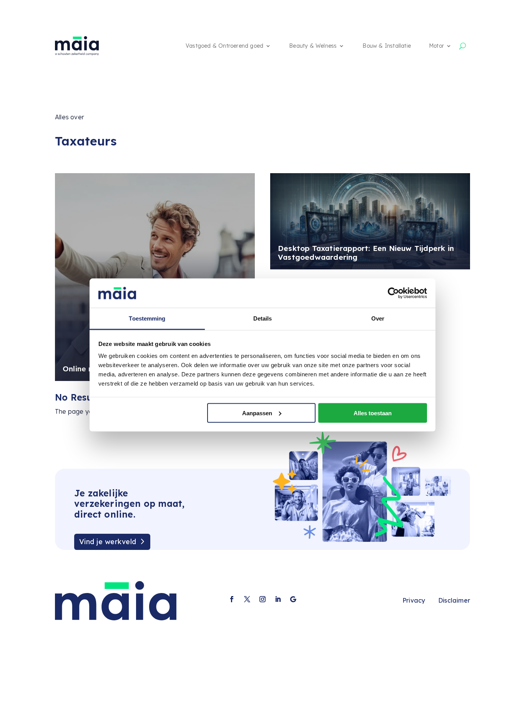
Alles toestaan (373, 412)
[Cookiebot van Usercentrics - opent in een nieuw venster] (393, 293)
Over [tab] (377, 318)
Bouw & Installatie (386, 45)
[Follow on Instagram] (262, 599)
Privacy (413, 600)
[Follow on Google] (293, 599)
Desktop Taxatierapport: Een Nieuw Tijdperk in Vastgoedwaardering (366, 253)
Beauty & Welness (313, 45)
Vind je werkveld (107, 541)
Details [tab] (262, 318)
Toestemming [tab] (147, 318)
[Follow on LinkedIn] (278, 599)
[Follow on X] (247, 599)
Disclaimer (454, 600)
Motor (436, 45)
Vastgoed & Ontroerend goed (224, 45)
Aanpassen (257, 412)
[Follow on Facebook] (232, 599)
